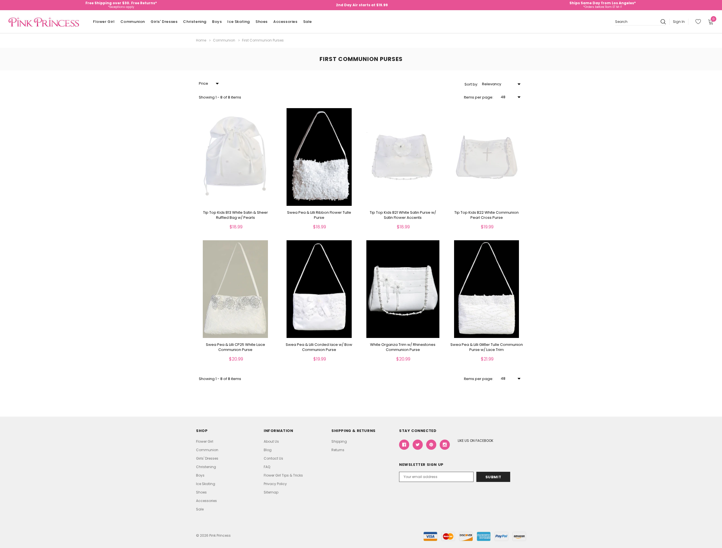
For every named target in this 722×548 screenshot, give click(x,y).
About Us (271, 441)
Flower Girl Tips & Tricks (283, 475)
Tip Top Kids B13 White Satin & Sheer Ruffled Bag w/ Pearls (235, 215)
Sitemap (271, 492)
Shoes (262, 21)
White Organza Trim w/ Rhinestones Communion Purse (402, 347)
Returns (337, 449)
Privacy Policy (275, 483)
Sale (307, 21)
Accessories (285, 21)
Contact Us (273, 458)
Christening (194, 21)
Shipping (339, 441)
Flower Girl (104, 21)
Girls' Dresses (164, 21)
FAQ (267, 466)
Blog (268, 449)
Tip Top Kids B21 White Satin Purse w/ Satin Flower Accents (403, 215)
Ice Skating (238, 21)
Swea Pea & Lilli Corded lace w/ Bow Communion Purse (319, 347)
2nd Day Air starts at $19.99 (362, 5)
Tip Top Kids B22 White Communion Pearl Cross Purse (486, 215)
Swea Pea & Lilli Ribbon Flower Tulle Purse (319, 215)
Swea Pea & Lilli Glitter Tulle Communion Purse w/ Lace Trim (486, 347)
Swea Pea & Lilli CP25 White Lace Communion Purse (235, 347)
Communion (132, 21)
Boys (217, 21)
